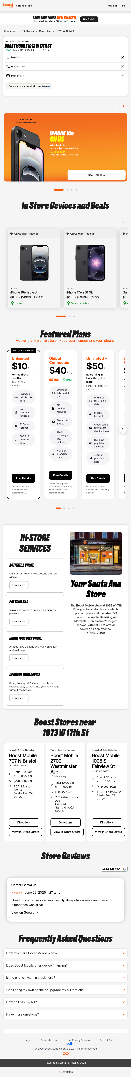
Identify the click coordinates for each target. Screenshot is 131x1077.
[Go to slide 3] (71, 190)
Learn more (18, 585)
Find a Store (24, 5)
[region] (65, 426)
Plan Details (23, 478)
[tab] (65, 1072)
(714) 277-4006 (65, 792)
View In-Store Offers (25, 832)
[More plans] (123, 429)
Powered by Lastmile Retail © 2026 (65, 1062)
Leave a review (111, 868)
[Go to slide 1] (59, 190)
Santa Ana (45, 31)
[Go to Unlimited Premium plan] (74, 508)
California (28, 31)
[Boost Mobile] (8, 5)
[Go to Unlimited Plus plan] (69, 508)
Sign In (112, 5)
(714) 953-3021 (106, 786)
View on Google (25, 913)
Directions (24, 822)
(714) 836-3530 (24, 781)
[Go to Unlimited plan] (58, 508)
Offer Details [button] (65, 1072)
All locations (10, 31)
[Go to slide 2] (67, 190)
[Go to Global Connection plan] (64, 508)
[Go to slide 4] (76, 190)
